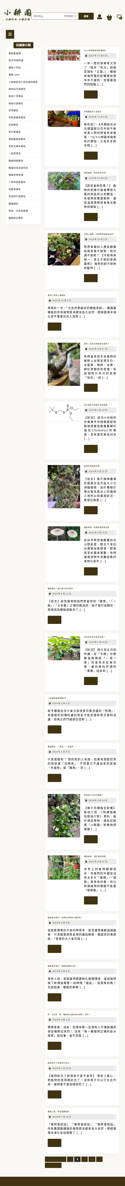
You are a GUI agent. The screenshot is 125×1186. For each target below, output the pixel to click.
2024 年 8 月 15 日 (61, 594)
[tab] (10, 34)
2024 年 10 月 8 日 (98, 56)
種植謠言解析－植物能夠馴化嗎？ (62, 966)
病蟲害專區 (15, 189)
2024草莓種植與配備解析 (95, 51)
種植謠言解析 (16, 218)
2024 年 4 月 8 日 (61, 971)
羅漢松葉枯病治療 (92, 466)
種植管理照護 (16, 175)
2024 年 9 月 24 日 (98, 410)
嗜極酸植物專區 (17, 139)
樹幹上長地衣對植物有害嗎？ (96, 344)
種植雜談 (13, 203)
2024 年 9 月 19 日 (98, 533)
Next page (53, 1165)
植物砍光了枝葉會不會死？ (59, 1063)
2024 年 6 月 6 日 (61, 703)
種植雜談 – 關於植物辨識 (95, 856)
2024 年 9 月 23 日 (98, 471)
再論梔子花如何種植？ (94, 795)
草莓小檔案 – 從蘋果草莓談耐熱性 (99, 234)
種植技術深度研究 (18, 168)
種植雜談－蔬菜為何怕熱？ (95, 173)
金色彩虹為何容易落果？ (94, 637)
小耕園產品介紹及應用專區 (23, 82)
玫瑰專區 (13, 124)
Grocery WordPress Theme (62, 1181)
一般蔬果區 (15, 153)
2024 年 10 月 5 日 (98, 239)
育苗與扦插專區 (17, 196)
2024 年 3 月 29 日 (61, 1068)
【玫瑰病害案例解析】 (57, 698)
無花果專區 (15, 132)
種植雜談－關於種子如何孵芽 (60, 589)
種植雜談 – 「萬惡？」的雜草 (60, 747)
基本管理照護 (16, 60)
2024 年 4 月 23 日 (98, 862)
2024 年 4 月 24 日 (98, 800)
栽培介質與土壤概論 (56, 295)
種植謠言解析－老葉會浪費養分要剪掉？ (65, 918)
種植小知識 (15, 67)
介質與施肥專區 (17, 182)
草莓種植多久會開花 (93, 112)
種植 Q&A (14, 74)
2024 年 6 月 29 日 (98, 642)
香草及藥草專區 (17, 146)
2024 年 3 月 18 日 (61, 1117)
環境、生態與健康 (18, 210)
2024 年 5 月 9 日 (61, 752)
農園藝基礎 (15, 53)
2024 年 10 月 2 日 (61, 300)
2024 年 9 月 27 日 (98, 349)
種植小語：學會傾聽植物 (58, 1112)
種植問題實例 (16, 160)
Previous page (55, 1159)
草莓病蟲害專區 (17, 117)
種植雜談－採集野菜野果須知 (96, 527)
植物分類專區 (16, 103)
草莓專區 (13, 110)
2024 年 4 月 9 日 (61, 923)
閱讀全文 (92, 96)
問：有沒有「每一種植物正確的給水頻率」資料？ (69, 1015)
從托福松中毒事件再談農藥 (95, 405)
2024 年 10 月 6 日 (98, 178)
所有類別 (68, 16)
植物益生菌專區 (17, 89)
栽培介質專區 (16, 96)
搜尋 (86, 16)
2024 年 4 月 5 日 (61, 1020)
